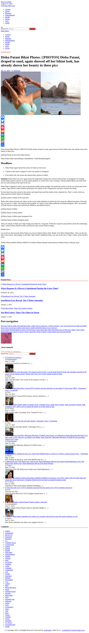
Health (7, 17)
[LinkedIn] (44, 134)
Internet (7, 578)
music (7, 589)
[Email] (44, 124)
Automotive (9, 533)
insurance (8, 576)
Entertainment (10, 15)
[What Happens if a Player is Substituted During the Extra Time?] (23, 284)
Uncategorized (10, 625)
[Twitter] (44, 120)
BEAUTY (8, 535)
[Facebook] (44, 117)
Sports (7, 19)
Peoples (8, 593)
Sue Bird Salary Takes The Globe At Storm (20, 312)
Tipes (7, 609)
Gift (6, 572)
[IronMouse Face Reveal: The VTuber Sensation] (18, 296)
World (7, 23)
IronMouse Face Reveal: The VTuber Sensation (22, 300)
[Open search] (2, 27)
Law (6, 582)
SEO (7, 597)
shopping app (9, 599)
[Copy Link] (44, 141)
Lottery (7, 584)
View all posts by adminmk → (11, 351)
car (6, 541)
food (6, 560)
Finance (8, 558)
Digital (7, 550)
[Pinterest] (44, 127)
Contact (8, 9)
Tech (7, 21)
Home (7, 11)
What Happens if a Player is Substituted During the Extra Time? (30, 288)
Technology (9, 607)
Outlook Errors (10, 591)
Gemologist (9, 570)
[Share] (44, 145)
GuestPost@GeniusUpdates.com (73, 630)
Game (7, 566)
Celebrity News (10, 543)
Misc (7, 586)
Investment (9, 580)
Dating (7, 547)
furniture (8, 564)
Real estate (9, 595)
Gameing (8, 568)
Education (8, 552)
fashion (7, 556)
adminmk (17, 71)
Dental (7, 548)
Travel (7, 619)
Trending (8, 621)
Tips (6, 611)
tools (6, 613)
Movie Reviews (10, 587)
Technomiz (47, 630)
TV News (8, 623)
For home (8, 562)
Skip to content (6, 2)
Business (8, 13)
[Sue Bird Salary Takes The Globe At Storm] (16, 308)
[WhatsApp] (44, 138)
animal (7, 531)
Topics (7, 615)
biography (8, 537)
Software (8, 601)
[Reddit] (44, 131)
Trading (8, 617)
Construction (9, 545)
